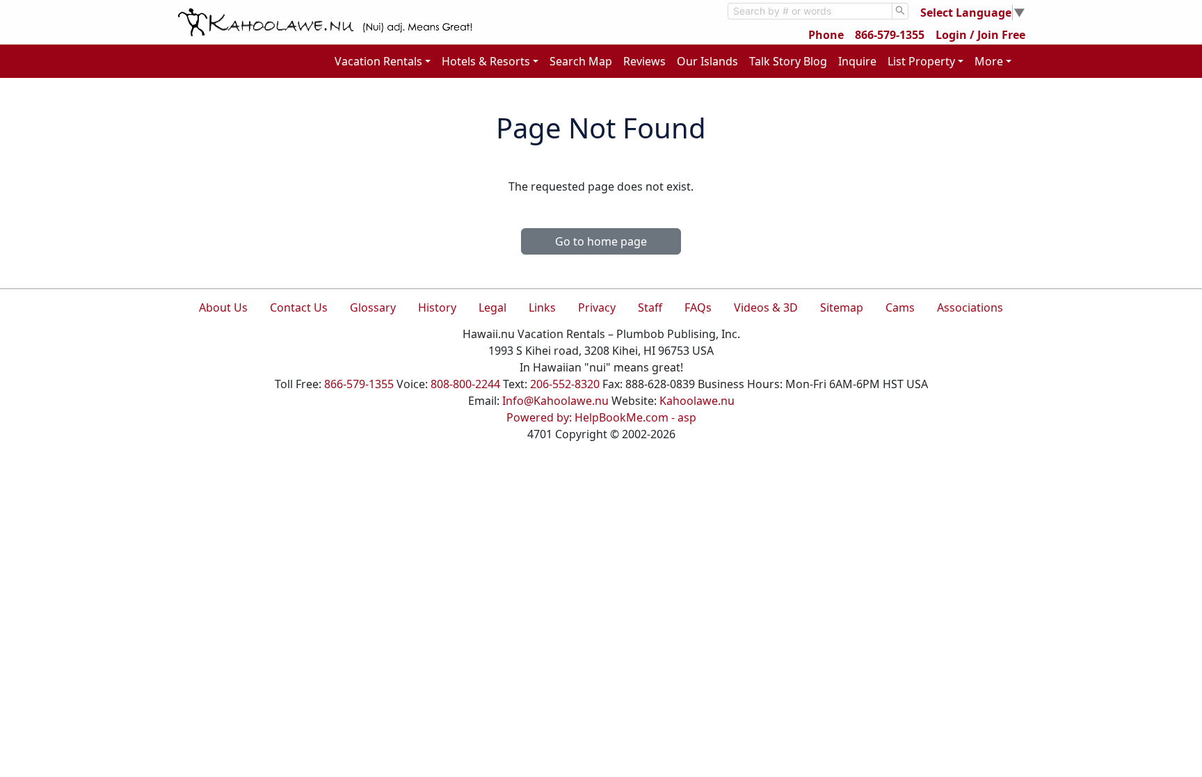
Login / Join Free (980, 34)
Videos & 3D (766, 307)
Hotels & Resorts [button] (486, 61)
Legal (492, 307)
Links (542, 307)
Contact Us (299, 307)
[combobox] (810, 11)
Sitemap (841, 307)
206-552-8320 (565, 384)
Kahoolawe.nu (697, 400)
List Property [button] (921, 61)
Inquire (857, 61)
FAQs (698, 307)
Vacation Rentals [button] (378, 61)
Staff (650, 307)
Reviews (644, 61)
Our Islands (707, 61)
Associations (970, 307)
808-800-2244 (465, 384)
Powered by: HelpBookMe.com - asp (601, 417)
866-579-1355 (889, 34)
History (437, 307)
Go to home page (601, 241)
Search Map (581, 61)
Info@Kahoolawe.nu (555, 400)
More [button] (989, 61)
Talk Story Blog (788, 61)
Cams (900, 307)
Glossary (373, 307)
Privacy (597, 307)
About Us (223, 307)
